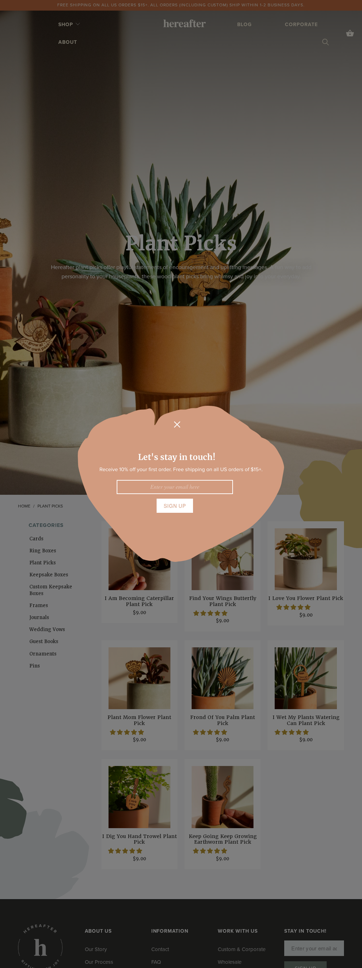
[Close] (177, 424)
